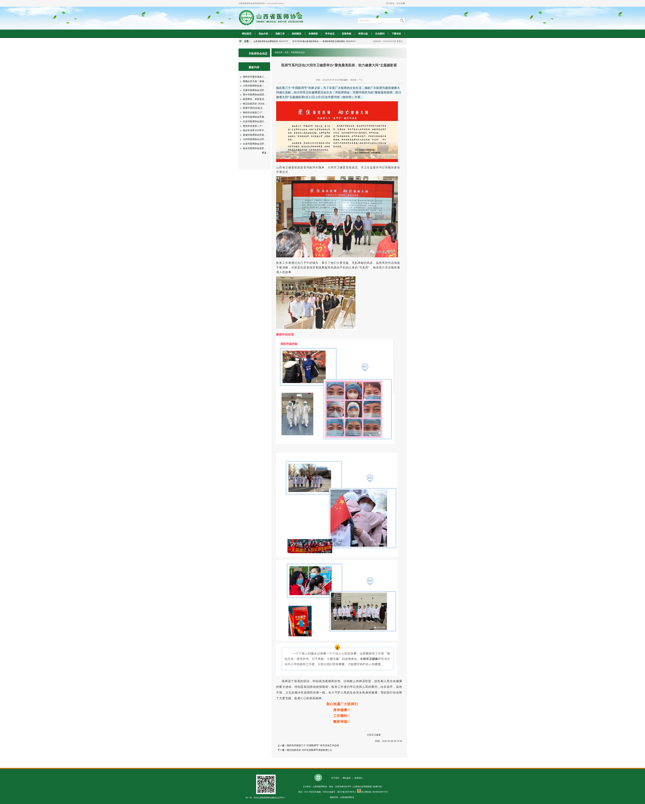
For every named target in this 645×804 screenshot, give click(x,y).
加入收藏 (401, 3)
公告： (247, 41)
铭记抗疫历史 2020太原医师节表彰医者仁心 (309, 750)
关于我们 (335, 778)
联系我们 (359, 778)
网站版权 (347, 778)
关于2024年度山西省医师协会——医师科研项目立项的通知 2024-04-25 (323, 41)
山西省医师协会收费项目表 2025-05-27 (271, 41)
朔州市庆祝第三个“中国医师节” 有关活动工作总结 (313, 745)
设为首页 (390, 3)
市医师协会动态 (298, 52)
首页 (287, 52)
